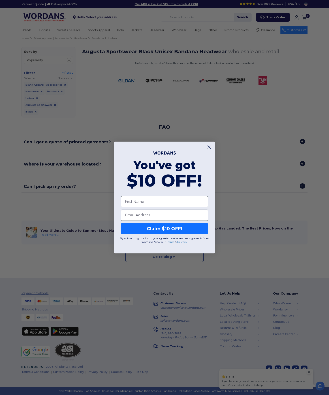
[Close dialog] (209, 147)
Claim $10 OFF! (164, 228)
